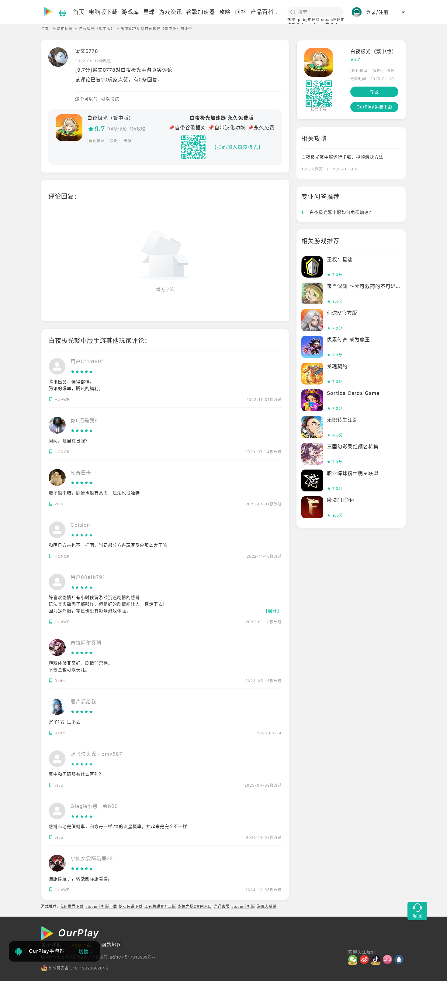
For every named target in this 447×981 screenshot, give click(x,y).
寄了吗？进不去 (65, 721)
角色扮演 (97, 140)
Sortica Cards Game (353, 393)
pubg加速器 (309, 19)
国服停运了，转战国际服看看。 (81, 878)
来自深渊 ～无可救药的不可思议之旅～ (372, 286)
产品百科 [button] (262, 12)
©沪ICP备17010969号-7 (132, 957)
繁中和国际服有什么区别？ (76, 774)
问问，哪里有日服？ (69, 440)
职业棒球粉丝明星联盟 (353, 473)
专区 (374, 91)
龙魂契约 (337, 366)
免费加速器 (63, 28)
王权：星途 (340, 259)
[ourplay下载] (59, 12)
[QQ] (400, 959)
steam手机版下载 (101, 906)
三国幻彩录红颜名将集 (353, 446)
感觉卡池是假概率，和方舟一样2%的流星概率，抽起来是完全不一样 (118, 826)
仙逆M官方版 (342, 313)
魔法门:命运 (341, 500)
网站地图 (111, 945)
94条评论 (117, 128)
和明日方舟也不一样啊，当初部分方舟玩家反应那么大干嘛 (108, 545)
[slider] (87, 372)
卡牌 (127, 140)
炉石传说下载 (131, 906)
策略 (114, 140)
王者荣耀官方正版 (160, 906)
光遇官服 (222, 906)
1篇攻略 (138, 128)
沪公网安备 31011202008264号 (79, 968)
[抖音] (377, 959)
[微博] (365, 959)
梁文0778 (86, 51)
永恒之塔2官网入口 (195, 906)
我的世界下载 (72, 906)
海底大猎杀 (267, 906)
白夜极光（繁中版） (97, 28)
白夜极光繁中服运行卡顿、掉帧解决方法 (342, 156)
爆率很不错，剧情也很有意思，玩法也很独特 (94, 492)
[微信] (354, 959)
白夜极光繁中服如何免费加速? (336, 212)
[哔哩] (388, 959)
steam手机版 (243, 906)
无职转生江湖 (342, 420)
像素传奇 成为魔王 (348, 340)
